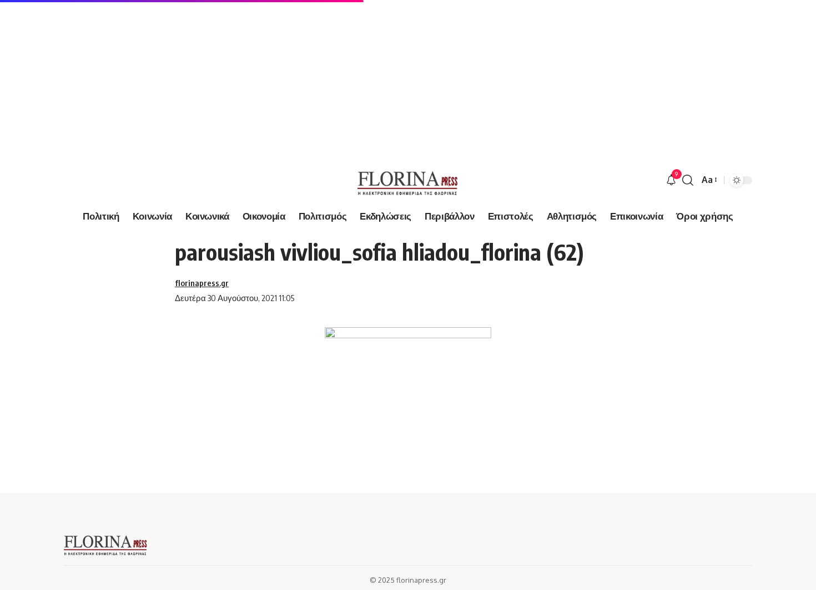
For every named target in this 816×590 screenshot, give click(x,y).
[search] (687, 180)
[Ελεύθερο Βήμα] (407, 180)
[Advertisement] (333, 77)
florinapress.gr (202, 283)
